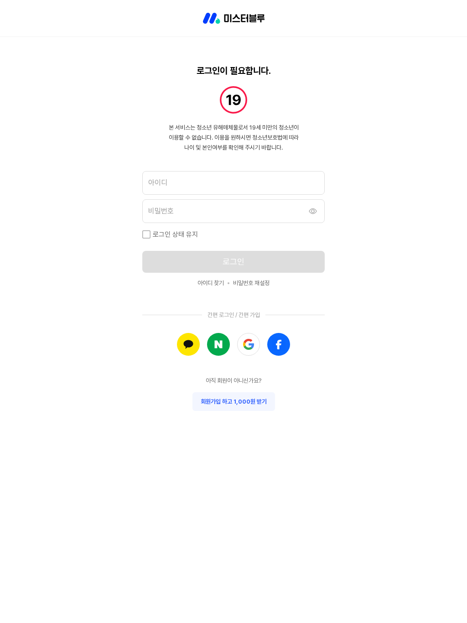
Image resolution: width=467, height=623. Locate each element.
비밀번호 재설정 (251, 283)
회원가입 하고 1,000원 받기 (234, 401)
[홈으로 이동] (234, 18)
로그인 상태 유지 (175, 234)
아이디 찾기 (210, 283)
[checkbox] (146, 234)
